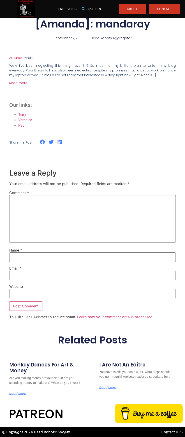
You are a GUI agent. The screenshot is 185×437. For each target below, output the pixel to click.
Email (15, 268)
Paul (21, 125)
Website (16, 286)
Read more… (19, 83)
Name (15, 250)
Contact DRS (172, 432)
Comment (19, 192)
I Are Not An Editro (122, 364)
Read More (17, 393)
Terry (22, 114)
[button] (42, 142)
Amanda (16, 57)
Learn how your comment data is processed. (115, 317)
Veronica (25, 120)
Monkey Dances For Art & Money (41, 367)
